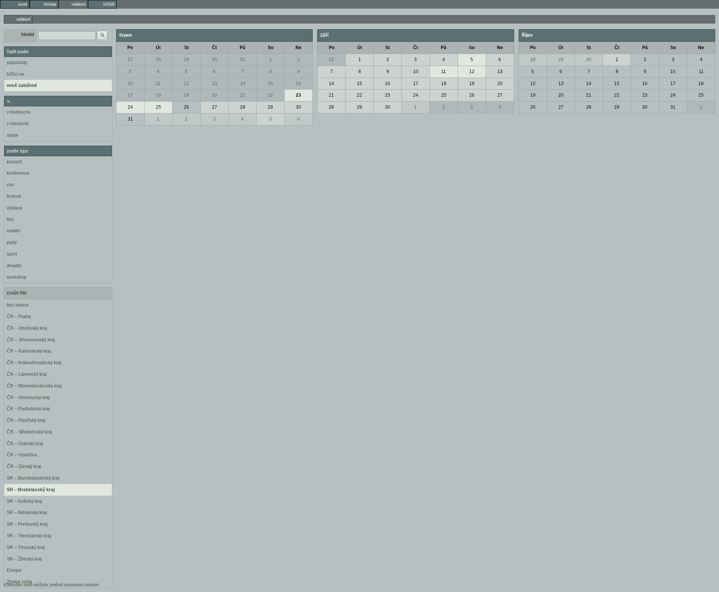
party (12, 242)
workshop (17, 277)
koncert (14, 161)
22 (270, 95)
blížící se (15, 74)
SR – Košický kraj (24, 501)
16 (298, 83)
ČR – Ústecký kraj (25, 443)
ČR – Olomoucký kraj (28, 397)
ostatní (13, 230)
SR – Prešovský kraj (27, 524)
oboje (12, 135)
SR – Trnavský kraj (26, 547)
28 (158, 59)
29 (186, 59)
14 (242, 83)
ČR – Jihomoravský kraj (31, 339)
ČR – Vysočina (22, 454)
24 (130, 107)
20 (214, 95)
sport (12, 254)
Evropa (14, 570)
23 (298, 95)
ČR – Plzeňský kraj (26, 420)
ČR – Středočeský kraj (29, 432)
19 (186, 95)
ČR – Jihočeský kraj (27, 328)
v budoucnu (19, 112)
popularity (17, 62)
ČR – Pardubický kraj (28, 408)
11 (158, 83)
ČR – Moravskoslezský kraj (34, 386)
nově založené (22, 85)
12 (186, 83)
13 (214, 83)
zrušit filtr (17, 293)
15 (270, 83)
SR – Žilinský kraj (24, 559)
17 (130, 95)
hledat (27, 34)
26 (186, 107)
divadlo (14, 265)
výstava (14, 208)
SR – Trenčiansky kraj (29, 535)
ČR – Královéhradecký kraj (34, 362)
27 (130, 59)
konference (18, 173)
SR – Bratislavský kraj (31, 489)
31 (242, 59)
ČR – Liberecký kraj (27, 374)
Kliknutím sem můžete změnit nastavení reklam (51, 585)
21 (242, 95)
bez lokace (18, 305)
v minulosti (17, 123)
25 (158, 107)
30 (214, 59)
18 (158, 95)
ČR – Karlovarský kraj (29, 351)
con (10, 184)
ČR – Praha (19, 316)
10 (130, 83)
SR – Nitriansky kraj (27, 512)
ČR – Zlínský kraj (24, 466)
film (10, 219)
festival (14, 196)
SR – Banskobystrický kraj (33, 478)
